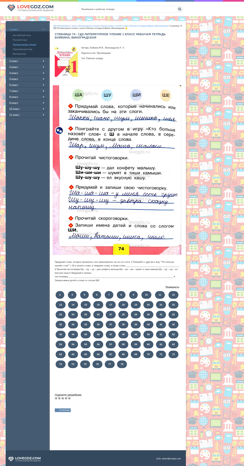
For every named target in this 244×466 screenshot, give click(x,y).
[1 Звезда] (56, 398)
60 (148, 344)
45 (85, 334)
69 (135, 354)
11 (160, 294)
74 (73, 364)
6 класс (13, 85)
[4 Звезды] (66, 398)
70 (148, 354)
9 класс (13, 103)
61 (161, 344)
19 (135, 304)
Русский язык (20, 40)
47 (110, 334)
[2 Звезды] (59, 398)
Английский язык (22, 35)
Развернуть (172, 287)
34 (73, 324)
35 (85, 324)
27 (110, 314)
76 (97, 364)
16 (98, 304)
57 (110, 344)
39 (135, 324)
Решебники (63, 26)
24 (73, 314)
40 (148, 324)
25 (85, 314)
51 (161, 334)
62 (173, 344)
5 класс (13, 79)
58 (123, 344)
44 (73, 334)
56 (98, 344)
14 (73, 304)
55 (85, 344)
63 (60, 354)
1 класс (13, 29)
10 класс (14, 109)
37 (110, 324)
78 (122, 364)
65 (85, 354)
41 (161, 324)
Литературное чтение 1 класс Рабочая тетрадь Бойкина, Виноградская (134, 26)
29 (135, 314)
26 (98, 314)
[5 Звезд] (69, 398)
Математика (19, 53)
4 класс (13, 73)
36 (98, 324)
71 (161, 354)
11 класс (14, 115)
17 (110, 304)
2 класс (13, 61)
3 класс (13, 67)
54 (73, 344)
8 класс (13, 97)
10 (146, 294)
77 (109, 364)
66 (98, 354)
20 (148, 304)
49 (135, 334)
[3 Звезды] (62, 398)
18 (123, 304)
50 (148, 334)
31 (161, 314)
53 (60, 344)
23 (60, 314)
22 (173, 304)
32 (173, 314)
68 (123, 354)
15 (85, 304)
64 (73, 354)
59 (135, 344)
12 (173, 294)
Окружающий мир (22, 49)
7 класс (13, 91)
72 (173, 354)
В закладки (64, 410)
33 (60, 324)
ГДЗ (55, 26)
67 (110, 354)
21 (161, 304)
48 (123, 334)
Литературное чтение (24, 44)
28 (123, 314)
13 (60, 304)
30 (148, 314)
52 (173, 334)
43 (60, 334)
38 (123, 324)
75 (85, 364)
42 (173, 324)
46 (98, 334)
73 (60, 364)
